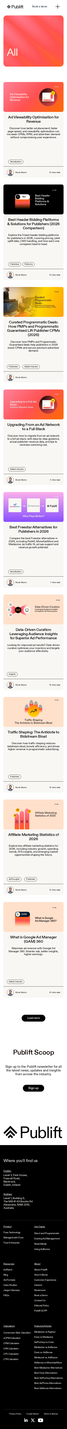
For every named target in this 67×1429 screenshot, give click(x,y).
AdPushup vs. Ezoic (44, 1342)
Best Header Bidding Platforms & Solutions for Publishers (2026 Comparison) (33, 224)
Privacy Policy (15, 1414)
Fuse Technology (11, 1232)
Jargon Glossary (11, 1290)
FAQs (6, 1295)
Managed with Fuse (13, 1237)
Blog (5, 1275)
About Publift (40, 1270)
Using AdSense (42, 1249)
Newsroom (40, 1290)
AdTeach (7, 1270)
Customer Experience (45, 1280)
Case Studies (10, 1285)
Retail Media (40, 1244)
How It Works (41, 1275)
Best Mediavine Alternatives (48, 1368)
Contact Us (40, 1300)
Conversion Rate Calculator (17, 1333)
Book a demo (39, 6)
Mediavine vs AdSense (45, 1347)
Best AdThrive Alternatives (47, 1383)
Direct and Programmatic (46, 1233)
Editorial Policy (41, 1305)
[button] (58, 6)
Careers (38, 1285)
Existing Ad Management (47, 1238)
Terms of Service (51, 1414)
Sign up (33, 1088)
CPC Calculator (11, 1354)
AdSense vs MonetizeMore (48, 1363)
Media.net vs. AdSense (46, 1357)
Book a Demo (41, 1295)
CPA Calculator (11, 1349)
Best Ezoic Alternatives (45, 1373)
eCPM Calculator (12, 1338)
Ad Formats (9, 1280)
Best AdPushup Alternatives (48, 1378)
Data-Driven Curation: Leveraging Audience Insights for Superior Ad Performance (33, 634)
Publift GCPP (40, 1311)
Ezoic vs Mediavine (43, 1337)
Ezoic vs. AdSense (43, 1352)
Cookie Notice (32, 1414)
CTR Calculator (10, 1359)
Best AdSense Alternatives (48, 1388)
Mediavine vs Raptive (44, 1332)
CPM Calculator (11, 1343)
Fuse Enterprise (11, 1243)
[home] (15, 6)
